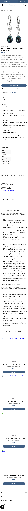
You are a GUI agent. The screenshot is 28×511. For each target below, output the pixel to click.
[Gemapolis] (12, 5)
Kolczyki (11, 10)
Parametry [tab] (4, 97)
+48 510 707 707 (7, 1)
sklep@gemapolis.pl (9, 190)
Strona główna (4, 10)
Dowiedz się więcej (14, 409)
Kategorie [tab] (3, 99)
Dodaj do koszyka (14, 85)
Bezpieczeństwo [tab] (5, 106)
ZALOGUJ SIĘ (23, 1)
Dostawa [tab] (3, 104)
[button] (22, 89)
